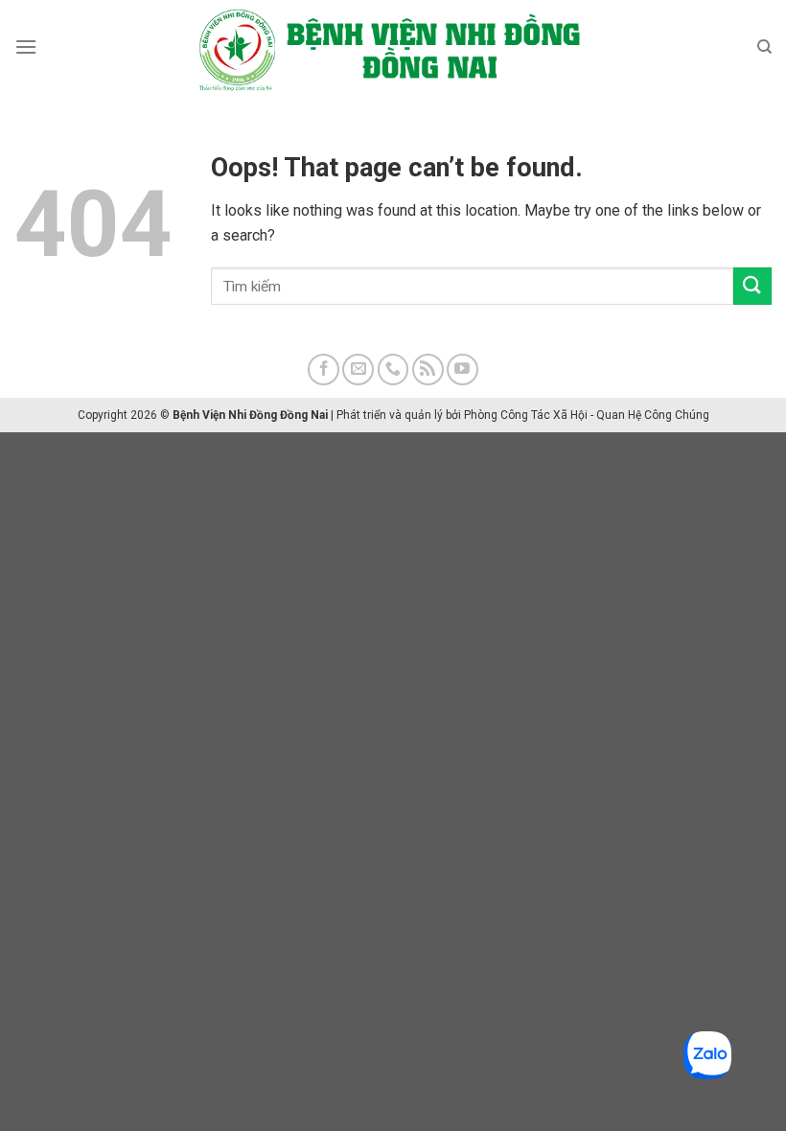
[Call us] (393, 369)
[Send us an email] (358, 369)
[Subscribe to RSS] (428, 369)
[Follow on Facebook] (323, 369)
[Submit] (752, 286)
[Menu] (25, 46)
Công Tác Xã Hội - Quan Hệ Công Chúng (604, 415)
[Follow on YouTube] (462, 369)
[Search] (764, 47)
